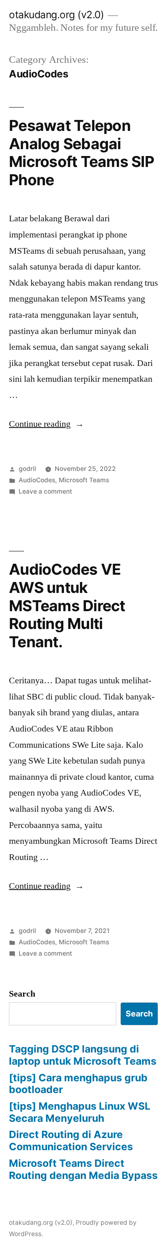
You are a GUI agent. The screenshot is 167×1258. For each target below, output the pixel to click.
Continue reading (46, 424)
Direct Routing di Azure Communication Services (71, 1140)
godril (27, 469)
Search (22, 993)
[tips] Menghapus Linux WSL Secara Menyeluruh (79, 1112)
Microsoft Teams (84, 480)
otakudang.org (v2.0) (56, 15)
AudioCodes (37, 480)
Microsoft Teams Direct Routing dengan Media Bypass (83, 1169)
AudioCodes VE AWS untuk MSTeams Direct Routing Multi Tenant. (67, 605)
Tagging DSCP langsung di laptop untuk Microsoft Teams (82, 1055)
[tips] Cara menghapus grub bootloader (78, 1084)
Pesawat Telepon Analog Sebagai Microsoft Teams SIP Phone (81, 152)
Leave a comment (45, 491)
